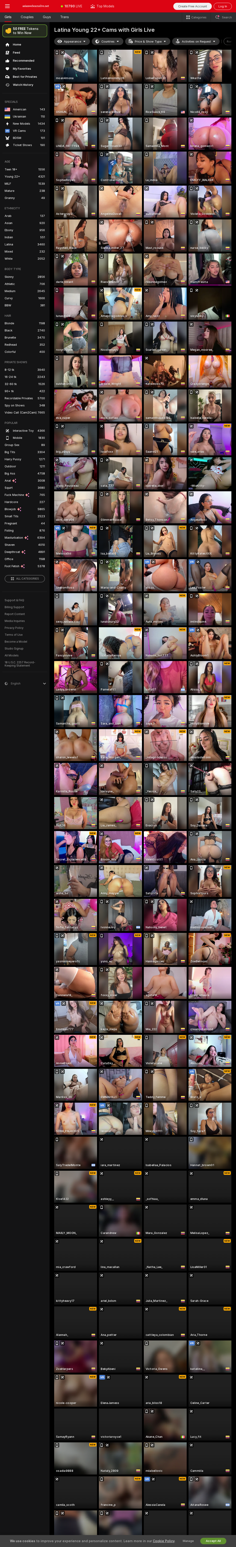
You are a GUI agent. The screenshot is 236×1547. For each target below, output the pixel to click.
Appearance (72, 41)
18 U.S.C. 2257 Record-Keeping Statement (20, 664)
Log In (222, 6)
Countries (108, 41)
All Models (12, 655)
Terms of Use (14, 634)
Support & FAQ (14, 600)
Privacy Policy (14, 628)
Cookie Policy (163, 1541)
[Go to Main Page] (36, 6)
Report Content (15, 614)
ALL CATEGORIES (27, 578)
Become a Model (16, 641)
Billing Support (14, 607)
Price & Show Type (148, 41)
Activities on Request (196, 41)
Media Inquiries (15, 621)
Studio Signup (14, 648)
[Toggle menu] (7, 6)
